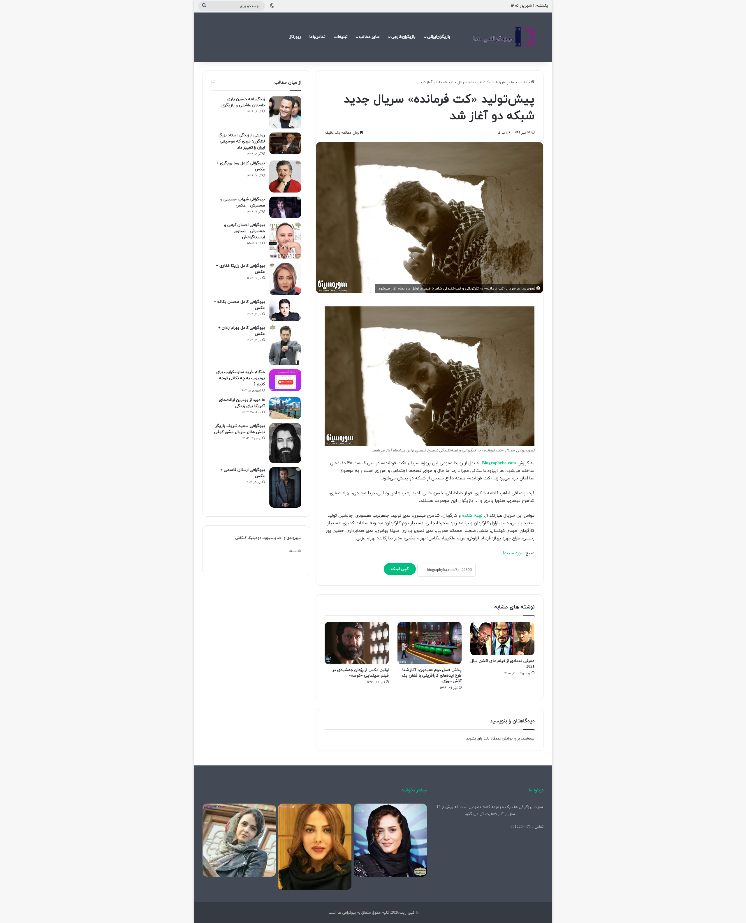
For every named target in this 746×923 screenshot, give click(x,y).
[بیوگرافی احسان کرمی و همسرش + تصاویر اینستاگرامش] (285, 240)
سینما (515, 82)
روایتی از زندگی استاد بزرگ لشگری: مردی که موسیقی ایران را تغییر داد (242, 141)
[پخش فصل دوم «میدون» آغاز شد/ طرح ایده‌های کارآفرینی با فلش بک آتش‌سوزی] (429, 643)
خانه (527, 82)
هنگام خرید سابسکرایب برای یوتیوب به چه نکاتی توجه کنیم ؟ (240, 378)
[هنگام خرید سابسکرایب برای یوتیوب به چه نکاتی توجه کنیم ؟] (285, 380)
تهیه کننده (472, 516)
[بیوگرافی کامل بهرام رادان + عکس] (285, 345)
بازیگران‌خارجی (403, 37)
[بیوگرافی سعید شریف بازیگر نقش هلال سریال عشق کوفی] (285, 443)
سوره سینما (514, 553)
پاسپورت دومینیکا (262, 538)
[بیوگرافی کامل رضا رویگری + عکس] (285, 176)
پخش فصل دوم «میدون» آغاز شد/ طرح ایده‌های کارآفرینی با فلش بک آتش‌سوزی (432, 675)
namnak (295, 550)
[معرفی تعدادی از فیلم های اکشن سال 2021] (502, 638)
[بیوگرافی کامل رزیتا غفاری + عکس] (285, 279)
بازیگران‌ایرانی (438, 37)
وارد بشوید (474, 738)
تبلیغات (341, 37)
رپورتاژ (295, 37)
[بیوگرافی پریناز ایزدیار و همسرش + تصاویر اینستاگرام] (390, 840)
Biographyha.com (499, 463)
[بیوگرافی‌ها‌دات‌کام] (504, 37)
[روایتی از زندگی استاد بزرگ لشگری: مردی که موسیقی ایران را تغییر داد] (285, 143)
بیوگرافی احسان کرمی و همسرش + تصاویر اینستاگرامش (244, 231)
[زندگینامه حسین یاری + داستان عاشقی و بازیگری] (285, 112)
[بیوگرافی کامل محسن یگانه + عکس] (285, 310)
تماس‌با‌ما (317, 37)
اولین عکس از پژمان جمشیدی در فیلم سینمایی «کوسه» (360, 672)
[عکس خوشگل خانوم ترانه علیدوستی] (239, 840)
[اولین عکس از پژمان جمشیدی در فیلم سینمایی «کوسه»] (357, 643)
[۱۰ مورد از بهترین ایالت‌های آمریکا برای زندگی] (285, 408)
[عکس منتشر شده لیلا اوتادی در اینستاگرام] (314, 847)
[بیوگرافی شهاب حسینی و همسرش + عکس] (285, 207)
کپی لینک (400, 569)
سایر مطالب (369, 37)
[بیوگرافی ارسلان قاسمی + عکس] (285, 487)
